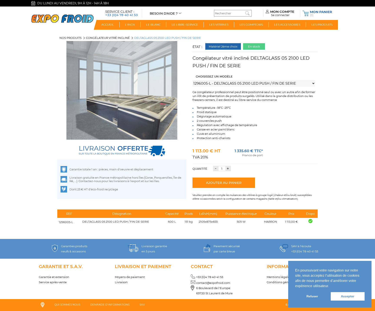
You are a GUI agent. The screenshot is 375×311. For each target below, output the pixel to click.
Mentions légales (279, 277)
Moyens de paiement (130, 277)
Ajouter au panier (224, 183)
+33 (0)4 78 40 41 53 (209, 277)
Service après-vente (53, 282)
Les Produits (321, 24)
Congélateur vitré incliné (108, 37)
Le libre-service (185, 24)
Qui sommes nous (67, 304)
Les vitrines (219, 24)
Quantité (199, 168)
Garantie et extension (54, 277)
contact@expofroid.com (213, 283)
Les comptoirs (251, 24)
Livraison (121, 282)
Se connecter (280, 15)
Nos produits (70, 37)
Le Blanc (153, 24)
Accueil (107, 24)
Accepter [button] (347, 296)
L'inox (130, 24)
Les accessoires (287, 24)
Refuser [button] (312, 296)
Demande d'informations (110, 304)
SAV (142, 304)
